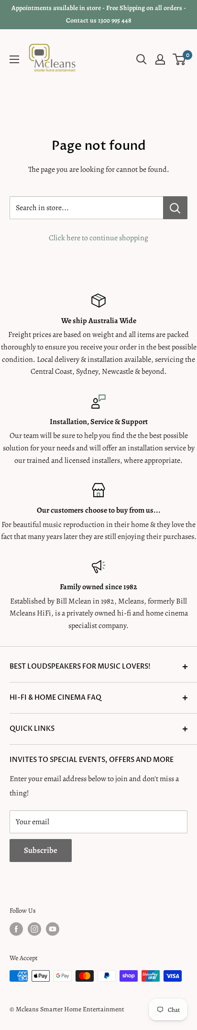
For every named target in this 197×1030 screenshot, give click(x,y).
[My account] (160, 59)
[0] (180, 59)
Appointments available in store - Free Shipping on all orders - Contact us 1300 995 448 (98, 14)
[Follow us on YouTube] (52, 929)
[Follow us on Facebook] (16, 929)
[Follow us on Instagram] (34, 929)
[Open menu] (14, 59)
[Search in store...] (175, 207)
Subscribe (40, 850)
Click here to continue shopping (98, 238)
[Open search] (141, 59)
